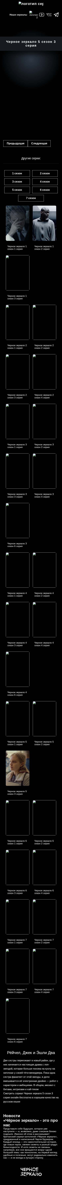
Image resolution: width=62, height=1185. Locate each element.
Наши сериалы (18, 14)
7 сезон (31, 198)
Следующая (39, 143)
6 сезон (45, 189)
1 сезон (17, 173)
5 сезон (17, 189)
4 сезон (45, 181)
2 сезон (45, 173)
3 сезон (17, 181)
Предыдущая (15, 143)
